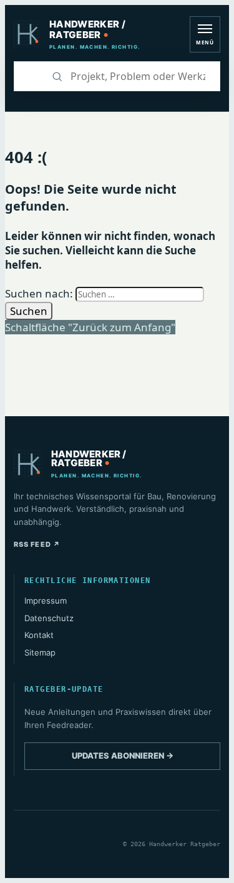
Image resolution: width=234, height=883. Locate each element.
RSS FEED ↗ (37, 544)
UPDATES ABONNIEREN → (122, 756)
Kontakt (39, 635)
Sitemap (40, 652)
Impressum (45, 601)
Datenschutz (49, 618)
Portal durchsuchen (28, 76)
